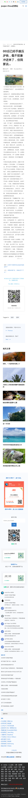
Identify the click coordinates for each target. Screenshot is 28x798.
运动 (2, 780)
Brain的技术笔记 (12, 730)
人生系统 (9, 767)
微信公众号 (6, 69)
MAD (8, 739)
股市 (17, 317)
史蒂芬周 (3, 723)
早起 (9, 773)
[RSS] (15, 1)
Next (7, 339)
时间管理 (14, 773)
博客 (6, 769)
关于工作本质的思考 (6, 702)
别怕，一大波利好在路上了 (11, 364)
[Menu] (26, 6)
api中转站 (7, 639)
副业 (23, 767)
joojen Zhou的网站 (9, 6)
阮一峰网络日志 (11, 728)
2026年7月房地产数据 (10, 595)
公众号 (15, 767)
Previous (10, 330)
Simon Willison (11, 737)
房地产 (21, 771)
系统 (23, 776)
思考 (6, 771)
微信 (2, 771)
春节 (19, 773)
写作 (20, 767)
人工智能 (3, 767)
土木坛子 (3, 725)
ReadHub (10, 734)
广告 (23, 769)
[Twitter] (9, 1)
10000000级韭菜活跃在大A (12, 445)
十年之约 (14, 750)
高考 (9, 780)
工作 (19, 769)
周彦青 (9, 741)
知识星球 (11, 776)
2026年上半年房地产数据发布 (9, 682)
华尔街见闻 (10, 725)
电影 (2, 776)
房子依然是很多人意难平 (7, 706)
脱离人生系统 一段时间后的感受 (12, 633)
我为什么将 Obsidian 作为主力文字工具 (11, 671)
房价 (17, 771)
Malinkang (10, 743)
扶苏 (6, 615)
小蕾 (6, 600)
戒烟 (13, 771)
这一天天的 (6, 424)
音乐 (6, 780)
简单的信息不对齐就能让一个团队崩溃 (11, 678)
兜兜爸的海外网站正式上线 (11, 466)
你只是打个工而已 (5, 699)
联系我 (23, 1)
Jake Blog (10, 732)
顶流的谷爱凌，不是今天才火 (13, 327)
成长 (9, 771)
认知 (20, 778)
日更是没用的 (4, 689)
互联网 (20, 765)
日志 (6, 773)
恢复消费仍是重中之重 (10, 402)
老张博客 (3, 741)
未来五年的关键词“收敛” (7, 675)
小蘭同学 (3, 734)
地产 (12, 769)
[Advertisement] (14, 23)
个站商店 (3, 737)
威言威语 (3, 739)
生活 (23, 773)
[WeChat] (5, 1)
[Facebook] (11, 1)
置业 (6, 778)
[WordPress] (17, 1)
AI (1, 765)
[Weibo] (7, 1)
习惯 (16, 765)
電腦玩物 (3, 730)
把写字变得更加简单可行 (10, 610)
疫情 (6, 776)
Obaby (9, 746)
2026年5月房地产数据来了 (8, 692)
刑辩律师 (3, 743)
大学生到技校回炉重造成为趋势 (12, 626)
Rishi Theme (11, 796)
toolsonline (7, 646)
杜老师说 (4, 732)
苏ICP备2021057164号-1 (8, 788)
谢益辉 (9, 723)
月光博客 (3, 721)
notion (5, 765)
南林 (2, 769)
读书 (24, 778)
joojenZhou (7, 592)
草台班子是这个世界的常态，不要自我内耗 (15, 618)
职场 (9, 778)
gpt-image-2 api (9, 623)
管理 (19, 776)
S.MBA (6, 608)
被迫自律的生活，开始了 (12, 336)
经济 (2, 778)
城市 (15, 769)
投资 (11, 69)
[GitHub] (13, 1)
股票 (17, 778)
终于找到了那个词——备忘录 (8, 661)
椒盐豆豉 (3, 746)
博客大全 (10, 721)
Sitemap (17, 796)
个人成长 (11, 765)
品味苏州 (3, 728)
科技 (16, 776)
